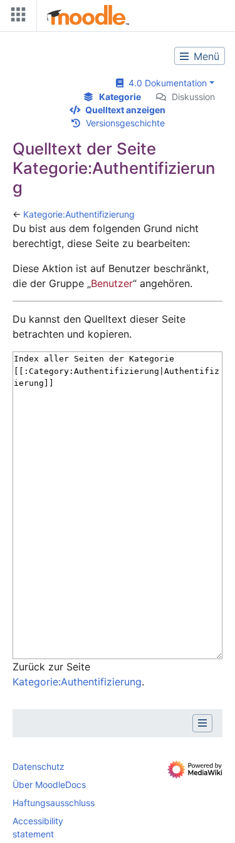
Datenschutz (39, 766)
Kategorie (120, 96)
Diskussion (193, 96)
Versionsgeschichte (125, 123)
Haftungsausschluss (54, 802)
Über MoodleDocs (49, 784)
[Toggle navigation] (15, 17)
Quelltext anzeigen (125, 109)
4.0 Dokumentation (165, 83)
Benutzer (112, 283)
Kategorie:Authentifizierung (79, 214)
